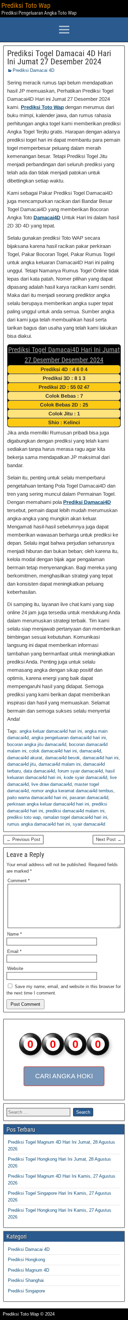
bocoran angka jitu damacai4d (36, 744)
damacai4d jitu (21, 764)
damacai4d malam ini (60, 764)
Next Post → (109, 839)
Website (15, 968)
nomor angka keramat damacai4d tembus (72, 790)
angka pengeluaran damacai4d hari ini (68, 737)
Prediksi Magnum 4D (28, 1270)
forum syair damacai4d (80, 771)
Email (14, 951)
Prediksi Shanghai (26, 1280)
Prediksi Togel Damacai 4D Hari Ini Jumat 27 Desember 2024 (59, 57)
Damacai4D (46, 217)
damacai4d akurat (24, 757)
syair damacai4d (89, 824)
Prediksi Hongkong (26, 1259)
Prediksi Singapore (26, 1290)
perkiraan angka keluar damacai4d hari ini (48, 804)
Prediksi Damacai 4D (33, 70)
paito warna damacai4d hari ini (37, 797)
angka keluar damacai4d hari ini (50, 731)
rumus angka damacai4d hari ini (38, 824)
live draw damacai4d (51, 784)
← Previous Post (23, 839)
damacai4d (90, 750)
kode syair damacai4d (85, 777)
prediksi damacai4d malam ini (75, 810)
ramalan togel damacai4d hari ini (75, 817)
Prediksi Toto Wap (26, 5)
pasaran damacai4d (89, 797)
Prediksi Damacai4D (87, 502)
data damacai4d (39, 771)
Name (14, 934)
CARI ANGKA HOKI (64, 1076)
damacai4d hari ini (100, 757)
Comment (19, 880)
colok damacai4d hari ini (53, 750)
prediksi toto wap (24, 817)
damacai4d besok (62, 757)
